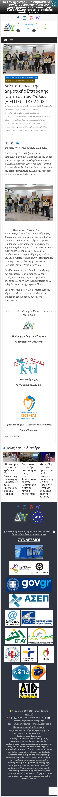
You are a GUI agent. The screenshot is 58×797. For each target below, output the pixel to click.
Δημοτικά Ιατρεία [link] (32, 130)
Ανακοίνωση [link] (35, 127)
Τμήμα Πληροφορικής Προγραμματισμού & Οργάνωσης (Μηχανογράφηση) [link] (30, 727)
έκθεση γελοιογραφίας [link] (29, 120)
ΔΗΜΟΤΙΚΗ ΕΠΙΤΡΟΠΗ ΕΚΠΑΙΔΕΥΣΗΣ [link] (20, 81)
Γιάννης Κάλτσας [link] (24, 127)
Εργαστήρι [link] (24, 113)
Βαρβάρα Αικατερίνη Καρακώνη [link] (23, 116)
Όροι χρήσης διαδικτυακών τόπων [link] (29, 534)
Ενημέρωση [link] (33, 123)
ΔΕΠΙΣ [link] (40, 106)
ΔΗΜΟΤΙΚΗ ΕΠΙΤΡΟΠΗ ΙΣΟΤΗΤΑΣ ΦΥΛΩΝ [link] (21, 77)
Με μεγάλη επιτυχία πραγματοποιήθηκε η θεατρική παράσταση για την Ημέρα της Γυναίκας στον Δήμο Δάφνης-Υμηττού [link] (46, 480)
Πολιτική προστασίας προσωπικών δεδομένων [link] (28, 531)
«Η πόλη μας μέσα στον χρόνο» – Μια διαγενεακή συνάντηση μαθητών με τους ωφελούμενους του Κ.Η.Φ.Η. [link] (11, 479)
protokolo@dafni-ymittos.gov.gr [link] (36, 10)
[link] (55, 3)
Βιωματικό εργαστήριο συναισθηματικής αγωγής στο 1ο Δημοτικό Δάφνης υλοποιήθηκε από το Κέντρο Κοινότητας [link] (29, 479)
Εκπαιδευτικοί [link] (32, 106)
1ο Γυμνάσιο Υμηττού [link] (24, 109)
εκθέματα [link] (22, 130)
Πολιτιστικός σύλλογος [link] (20, 123)
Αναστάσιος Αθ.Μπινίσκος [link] (17, 106)
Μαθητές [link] (16, 113)
